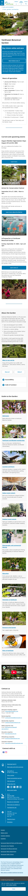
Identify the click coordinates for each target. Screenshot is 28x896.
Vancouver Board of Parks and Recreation (11, 843)
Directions (9, 822)
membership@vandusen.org (12, 722)
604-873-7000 (10, 795)
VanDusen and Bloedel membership (13, 440)
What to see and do (8, 360)
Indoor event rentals (8, 493)
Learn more (14, 161)
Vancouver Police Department (8, 851)
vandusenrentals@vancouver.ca (13, 717)
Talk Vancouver (11, 781)
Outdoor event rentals (9, 519)
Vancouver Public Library (7, 854)
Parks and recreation (8, 7)
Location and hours (8, 467)
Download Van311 (11, 764)
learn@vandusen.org (10, 733)
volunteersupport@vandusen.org (14, 743)
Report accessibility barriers (14, 778)
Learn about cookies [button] (11, 885)
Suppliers (3, 838)
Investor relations (5, 835)
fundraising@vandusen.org (12, 738)
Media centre (4, 833)
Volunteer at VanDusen (9, 600)
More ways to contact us (13, 804)
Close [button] (13, 889)
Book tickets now (17, 61)
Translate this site (11, 807)
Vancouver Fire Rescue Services (9, 848)
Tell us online (10, 775)
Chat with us (10, 771)
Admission (5, 416)
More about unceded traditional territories (12, 872)
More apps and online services (15, 767)
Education (5, 573)
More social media (12, 790)
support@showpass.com (11, 711)
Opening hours (11, 819)
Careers (3, 830)
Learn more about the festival (14, 212)
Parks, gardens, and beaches (11, 9)
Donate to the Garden (9, 627)
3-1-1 (8, 794)
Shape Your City (11, 784)
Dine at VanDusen (7, 650)
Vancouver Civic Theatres (7, 846)
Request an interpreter (13, 802)
